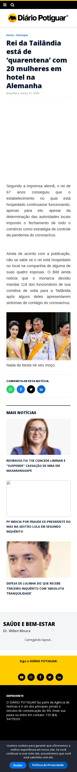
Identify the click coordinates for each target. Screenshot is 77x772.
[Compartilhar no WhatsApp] (10, 389)
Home (10, 35)
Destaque (22, 35)
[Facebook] (40, 677)
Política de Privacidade (48, 765)
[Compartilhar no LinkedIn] (41, 389)
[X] (49, 677)
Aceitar (17, 765)
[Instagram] (31, 677)
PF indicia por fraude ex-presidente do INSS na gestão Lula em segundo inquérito (38, 527)
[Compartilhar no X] (31, 389)
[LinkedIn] (59, 677)
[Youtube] (21, 677)
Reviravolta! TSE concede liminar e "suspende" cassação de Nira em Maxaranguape (35, 466)
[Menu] (4, 5)
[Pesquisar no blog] (12, 5)
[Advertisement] (38, 140)
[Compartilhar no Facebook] (21, 389)
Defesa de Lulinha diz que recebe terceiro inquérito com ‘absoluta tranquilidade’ (35, 588)
